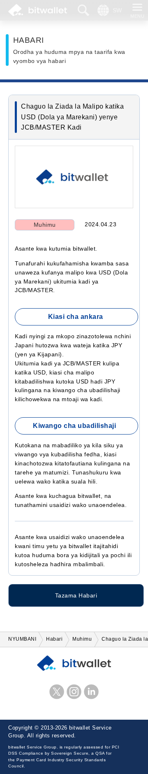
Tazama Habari (76, 595)
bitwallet (37, 10)
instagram (74, 691)
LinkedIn (91, 691)
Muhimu (45, 225)
